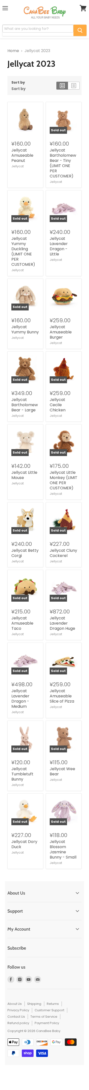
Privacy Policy (18, 1010)
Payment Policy (47, 1023)
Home (13, 50)
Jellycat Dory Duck (24, 844)
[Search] (80, 30)
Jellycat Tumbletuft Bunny (22, 774)
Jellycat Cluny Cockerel (63, 553)
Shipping (34, 1003)
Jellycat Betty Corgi (25, 553)
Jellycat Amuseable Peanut (22, 155)
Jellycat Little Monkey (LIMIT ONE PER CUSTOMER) (63, 480)
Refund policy (18, 1023)
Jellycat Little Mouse (24, 475)
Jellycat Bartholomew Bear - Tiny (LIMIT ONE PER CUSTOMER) (63, 163)
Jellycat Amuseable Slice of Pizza (62, 696)
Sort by (18, 82)
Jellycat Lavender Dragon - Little (59, 246)
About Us (14, 1003)
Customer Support (49, 1010)
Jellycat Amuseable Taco (22, 623)
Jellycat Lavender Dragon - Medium (20, 698)
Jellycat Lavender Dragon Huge (62, 623)
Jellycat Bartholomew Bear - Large (24, 405)
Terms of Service (43, 1016)
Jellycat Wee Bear (62, 771)
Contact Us (16, 1016)
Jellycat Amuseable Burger (61, 332)
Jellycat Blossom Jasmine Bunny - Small (63, 849)
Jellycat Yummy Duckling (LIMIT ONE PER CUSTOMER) (23, 251)
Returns (53, 1003)
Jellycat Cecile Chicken (58, 405)
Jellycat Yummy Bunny (25, 329)
